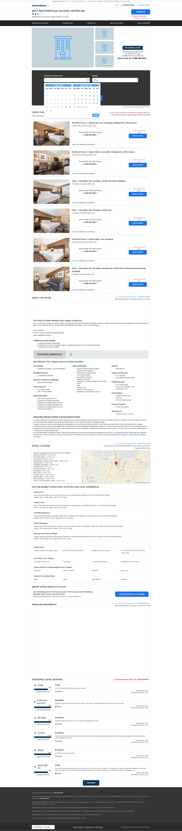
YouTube (64, 818)
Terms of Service (78, 827)
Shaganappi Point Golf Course (130, 561)
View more (91, 783)
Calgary (65, 579)
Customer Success (76, 815)
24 (90, 103)
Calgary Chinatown (68, 570)
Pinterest (83, 818)
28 (66, 107)
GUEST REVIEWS (143, 23)
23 (86, 103)
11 (93, 96)
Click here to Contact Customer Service (102, 807)
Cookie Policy (99, 827)
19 (97, 99)
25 (93, 103)
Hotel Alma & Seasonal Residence (73, 550)
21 (78, 103)
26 (58, 107)
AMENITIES (91, 23)
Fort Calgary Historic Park (42, 561)
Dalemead (124, 579)
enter (96, 115)
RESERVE (140, 12)
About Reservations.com (39, 815)
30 (47, 110)
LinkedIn (77, 818)
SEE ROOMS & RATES (133, 48)
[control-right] (89, 47)
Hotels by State (64, 815)
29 (70, 107)
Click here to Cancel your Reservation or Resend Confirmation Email (53, 807)
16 (86, 99)
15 (82, 99)
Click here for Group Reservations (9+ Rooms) (136, 107)
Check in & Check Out (53, 76)
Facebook (53, 818)
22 (82, 103)
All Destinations (53, 815)
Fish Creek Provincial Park (100, 561)
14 (78, 99)
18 (93, 99)
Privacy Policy (89, 827)
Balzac (36, 579)
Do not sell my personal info (92, 815)
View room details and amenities (83, 144)
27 (62, 107)
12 (97, 96)
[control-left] (36, 47)
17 (90, 99)
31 (51, 110)
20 (74, 103)
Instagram (71, 818)
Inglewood (95, 570)
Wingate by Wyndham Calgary (101, 550)
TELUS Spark (67, 561)
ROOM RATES (68, 23)
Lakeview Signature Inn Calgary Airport (46, 550)
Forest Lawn (125, 570)
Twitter (58, 818)
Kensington (37, 570)
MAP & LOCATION (116, 23)
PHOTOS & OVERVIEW (40, 23)
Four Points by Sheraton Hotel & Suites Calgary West (133, 552)
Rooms (95, 76)
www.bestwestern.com (100, 432)
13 (74, 99)
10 (90, 96)
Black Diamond (96, 579)
